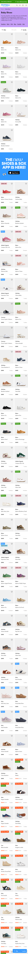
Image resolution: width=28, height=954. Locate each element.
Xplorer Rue (18, 247)
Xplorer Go (3, 49)
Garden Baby (18, 199)
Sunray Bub (18, 121)
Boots (8, 24)
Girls (12, 24)
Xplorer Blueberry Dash (21, 511)
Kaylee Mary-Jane (19, 943)
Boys (15, 24)
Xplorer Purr (18, 319)
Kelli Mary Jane (5, 703)
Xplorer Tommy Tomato (6, 199)
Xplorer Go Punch (19, 607)
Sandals (19, 24)
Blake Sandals (4, 847)
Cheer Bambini (4, 775)
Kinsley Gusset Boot (6, 871)
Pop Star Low (18, 631)
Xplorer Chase (18, 271)
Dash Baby (18, 823)
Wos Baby (3, 943)
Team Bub (17, 391)
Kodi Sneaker (18, 679)
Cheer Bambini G (5, 367)
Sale (23, 24)
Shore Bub (17, 559)
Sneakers (3, 24)
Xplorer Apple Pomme (6, 583)
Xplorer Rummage (19, 439)
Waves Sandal (19, 343)
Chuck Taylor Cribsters (6, 319)
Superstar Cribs (5, 295)
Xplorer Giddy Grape (20, 583)
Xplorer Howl (4, 439)
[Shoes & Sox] (5, 5)
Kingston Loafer (19, 847)
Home (2, 9)
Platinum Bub (4, 271)
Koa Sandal (18, 871)
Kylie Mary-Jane (5, 511)
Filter (5, 30)
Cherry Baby (18, 295)
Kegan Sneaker (5, 799)
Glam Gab (3, 487)
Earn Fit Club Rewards (5, 1)
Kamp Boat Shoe (19, 703)
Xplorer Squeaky (5, 223)
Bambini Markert (5, 97)
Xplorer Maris (4, 535)
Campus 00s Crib (5, 247)
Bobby (16, 775)
